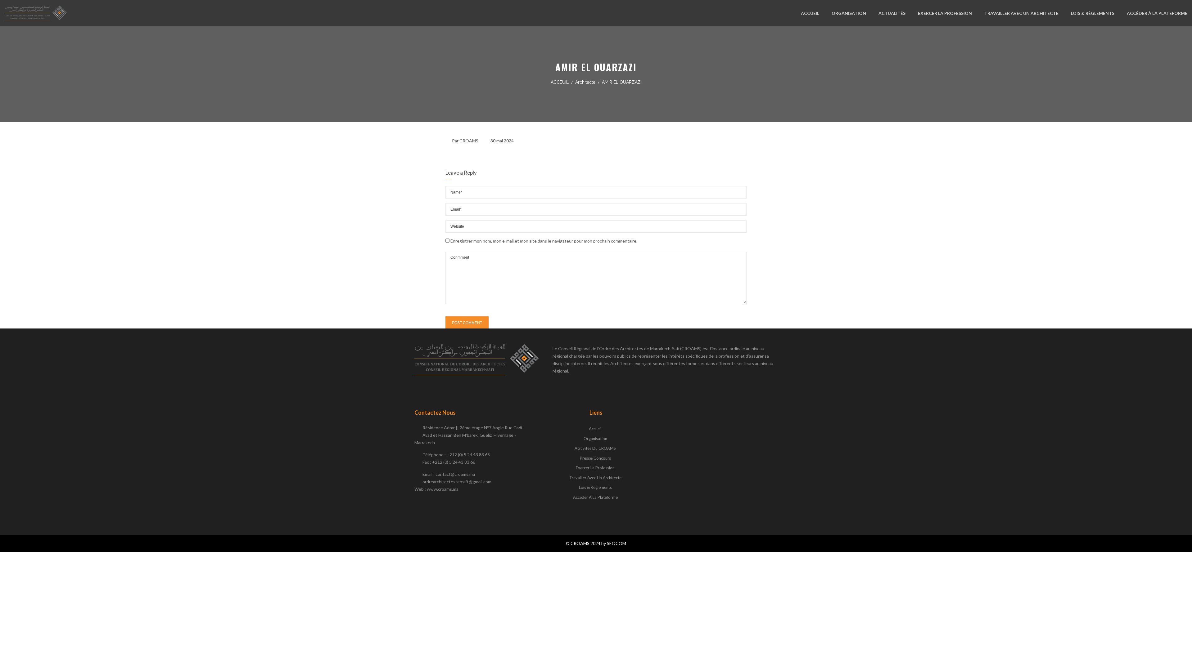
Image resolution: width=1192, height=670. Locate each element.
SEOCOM (616, 543)
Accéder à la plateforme (595, 497)
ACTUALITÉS (891, 13)
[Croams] (36, 13)
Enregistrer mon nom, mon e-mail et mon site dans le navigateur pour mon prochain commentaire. (543, 240)
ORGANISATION (849, 13)
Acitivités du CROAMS (595, 448)
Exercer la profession (595, 467)
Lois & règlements (595, 487)
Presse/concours (595, 458)
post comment (467, 323)
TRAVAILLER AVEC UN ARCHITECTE (1021, 13)
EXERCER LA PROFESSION (945, 13)
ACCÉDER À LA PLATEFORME (1157, 13)
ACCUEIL (810, 13)
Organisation (595, 438)
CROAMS (468, 140)
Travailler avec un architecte (595, 477)
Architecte (585, 82)
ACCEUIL (560, 82)
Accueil (595, 428)
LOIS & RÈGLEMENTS (1092, 13)
